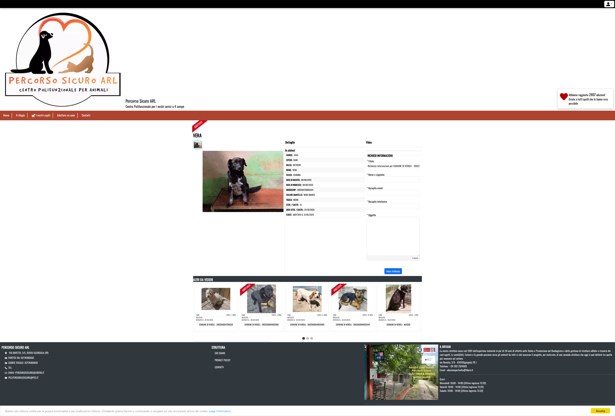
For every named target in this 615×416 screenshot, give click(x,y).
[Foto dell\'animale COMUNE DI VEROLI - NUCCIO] (398, 299)
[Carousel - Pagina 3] (311, 338)
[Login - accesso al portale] (609, 4)
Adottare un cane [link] (66, 115)
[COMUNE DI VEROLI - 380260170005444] (243, 181)
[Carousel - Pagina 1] (303, 338)
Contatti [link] (86, 115)
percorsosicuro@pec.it (25, 377)
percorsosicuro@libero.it (29, 373)
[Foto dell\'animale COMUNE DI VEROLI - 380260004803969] (307, 299)
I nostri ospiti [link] (43, 115)
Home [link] (6, 115)
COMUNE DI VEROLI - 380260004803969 (307, 324)
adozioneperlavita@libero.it (460, 370)
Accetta (600, 411)
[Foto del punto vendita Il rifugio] (401, 372)
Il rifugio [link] (20, 115)
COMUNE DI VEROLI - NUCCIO (398, 324)
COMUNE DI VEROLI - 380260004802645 (353, 324)
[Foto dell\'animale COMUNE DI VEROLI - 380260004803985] (261, 299)
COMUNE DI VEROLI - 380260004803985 (262, 324)
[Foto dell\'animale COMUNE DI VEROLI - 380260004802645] (352, 299)
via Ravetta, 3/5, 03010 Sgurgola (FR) (28, 353)
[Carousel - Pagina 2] (307, 338)
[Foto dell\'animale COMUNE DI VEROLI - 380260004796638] (215, 299)
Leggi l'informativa (220, 411)
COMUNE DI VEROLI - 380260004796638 (216, 324)
